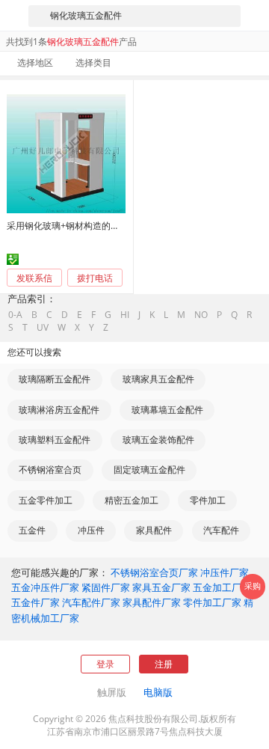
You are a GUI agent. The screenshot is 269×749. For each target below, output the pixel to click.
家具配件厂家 (152, 602)
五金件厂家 (35, 602)
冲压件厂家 (224, 572)
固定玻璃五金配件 (149, 469)
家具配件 (154, 530)
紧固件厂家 (105, 587)
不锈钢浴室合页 (50, 469)
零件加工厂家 (212, 602)
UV (43, 327)
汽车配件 (221, 530)
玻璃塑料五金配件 (54, 439)
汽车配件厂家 (91, 602)
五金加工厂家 (222, 587)
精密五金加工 (131, 500)
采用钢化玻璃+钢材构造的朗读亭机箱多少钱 (94, 225)
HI (124, 315)
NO (201, 315)
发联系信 (34, 278)
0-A (15, 315)
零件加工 (208, 500)
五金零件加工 (45, 500)
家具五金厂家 (161, 587)
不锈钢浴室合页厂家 (154, 572)
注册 (164, 664)
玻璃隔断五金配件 (54, 379)
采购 (252, 586)
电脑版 (158, 692)
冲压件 (91, 530)
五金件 (32, 530)
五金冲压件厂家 (45, 587)
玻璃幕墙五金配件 (167, 409)
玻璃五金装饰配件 (158, 439)
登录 (105, 664)
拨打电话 (95, 278)
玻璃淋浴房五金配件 (59, 409)
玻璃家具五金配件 (158, 379)
